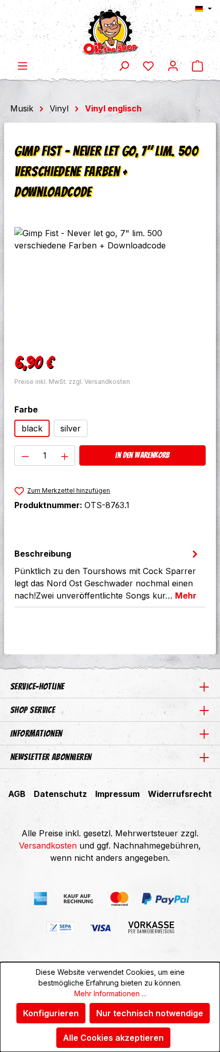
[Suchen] (124, 65)
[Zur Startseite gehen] (110, 29)
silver (70, 428)
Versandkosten (48, 845)
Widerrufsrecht (180, 794)
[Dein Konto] (173, 65)
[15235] (110, 284)
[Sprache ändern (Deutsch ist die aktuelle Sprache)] (203, 8)
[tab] (107, 574)
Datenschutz (60, 794)
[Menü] (22, 65)
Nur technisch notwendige (149, 1013)
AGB (17, 794)
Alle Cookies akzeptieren (113, 1038)
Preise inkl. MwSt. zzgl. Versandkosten (72, 381)
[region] (110, 284)
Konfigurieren (51, 1013)
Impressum (117, 794)
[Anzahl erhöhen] (65, 455)
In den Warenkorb (142, 455)
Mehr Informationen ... (110, 993)
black (31, 428)
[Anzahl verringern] (25, 455)
